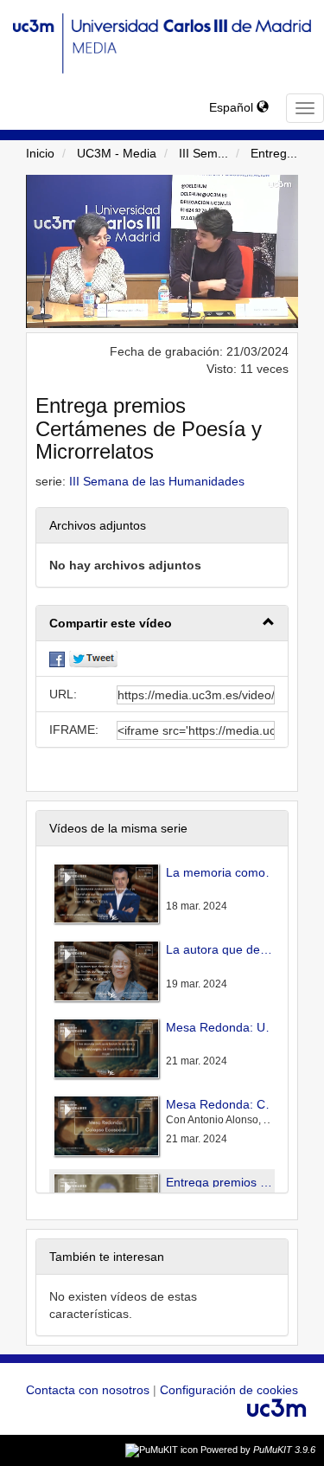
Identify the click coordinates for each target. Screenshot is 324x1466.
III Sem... (203, 153)
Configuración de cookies (229, 1390)
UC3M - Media (116, 153)
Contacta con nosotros (89, 1390)
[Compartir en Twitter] (93, 658)
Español (233, 107)
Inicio (40, 153)
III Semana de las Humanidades (157, 481)
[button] (162, 623)
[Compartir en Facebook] (57, 658)
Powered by (257, 1449)
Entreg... (274, 153)
